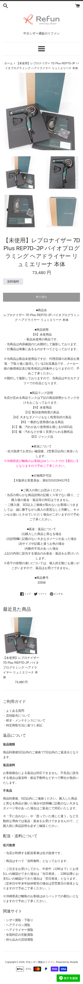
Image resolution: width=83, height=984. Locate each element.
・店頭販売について (16, 715)
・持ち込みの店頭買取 (18, 939)
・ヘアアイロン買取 (16, 925)
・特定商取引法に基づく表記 (22, 725)
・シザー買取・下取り (18, 920)
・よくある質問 (13, 710)
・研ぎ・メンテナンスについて (24, 720)
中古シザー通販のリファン (40, 962)
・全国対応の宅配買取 (18, 934)
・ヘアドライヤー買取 (18, 929)
